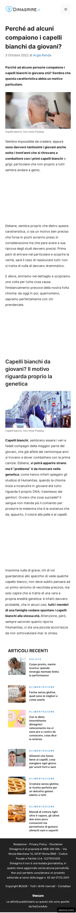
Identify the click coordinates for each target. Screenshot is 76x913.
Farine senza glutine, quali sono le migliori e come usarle (43, 696)
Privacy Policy (38, 844)
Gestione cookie (66, 910)
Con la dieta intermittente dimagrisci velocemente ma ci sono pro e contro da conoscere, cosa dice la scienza (43, 728)
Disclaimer (56, 844)
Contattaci (64, 886)
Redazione (20, 844)
